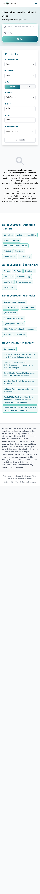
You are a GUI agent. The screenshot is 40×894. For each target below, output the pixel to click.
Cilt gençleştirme (10, 307)
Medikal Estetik (28, 307)
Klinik (28, 87)
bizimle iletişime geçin (27, 199)
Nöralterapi (30, 271)
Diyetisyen (19, 251)
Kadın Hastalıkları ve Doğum (15, 246)
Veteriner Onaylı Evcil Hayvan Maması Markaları (19, 382)
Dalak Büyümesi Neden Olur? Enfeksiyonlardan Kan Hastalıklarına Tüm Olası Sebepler (18, 365)
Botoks (7, 271)
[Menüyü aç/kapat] (36, 3)
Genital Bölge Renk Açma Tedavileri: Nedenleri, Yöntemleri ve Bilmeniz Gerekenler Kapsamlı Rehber (18, 399)
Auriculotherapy (23, 276)
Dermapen (8, 276)
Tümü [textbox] (8, 64)
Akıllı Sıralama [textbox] (11, 97)
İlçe (8, 115)
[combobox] (20, 64)
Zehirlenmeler (9, 287)
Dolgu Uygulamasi (23, 282)
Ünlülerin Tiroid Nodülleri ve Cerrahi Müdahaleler (18, 390)
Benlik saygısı (9, 349)
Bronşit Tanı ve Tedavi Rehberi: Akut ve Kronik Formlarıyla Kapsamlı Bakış (19, 355)
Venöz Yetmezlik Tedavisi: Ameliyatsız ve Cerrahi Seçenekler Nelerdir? (20, 409)
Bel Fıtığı (17, 271)
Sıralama (10, 92)
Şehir (9, 104)
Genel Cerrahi (9, 256)
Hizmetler (10, 71)
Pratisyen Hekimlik (11, 240)
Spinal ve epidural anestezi (14, 334)
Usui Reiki (8, 282)
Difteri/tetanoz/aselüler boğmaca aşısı (19, 329)
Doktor (12, 87)
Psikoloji (7, 251)
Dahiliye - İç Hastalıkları (26, 235)
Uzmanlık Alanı (12, 59)
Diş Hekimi (8, 235)
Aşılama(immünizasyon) (13, 323)
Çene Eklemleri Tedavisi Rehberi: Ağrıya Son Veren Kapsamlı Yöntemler (19, 374)
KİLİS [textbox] (8, 108)
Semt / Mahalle (12, 126)
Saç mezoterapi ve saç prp (14, 302)
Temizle (21, 140)
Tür (8, 82)
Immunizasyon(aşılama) (13, 318)
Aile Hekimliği (25, 256)
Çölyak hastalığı (10, 313)
